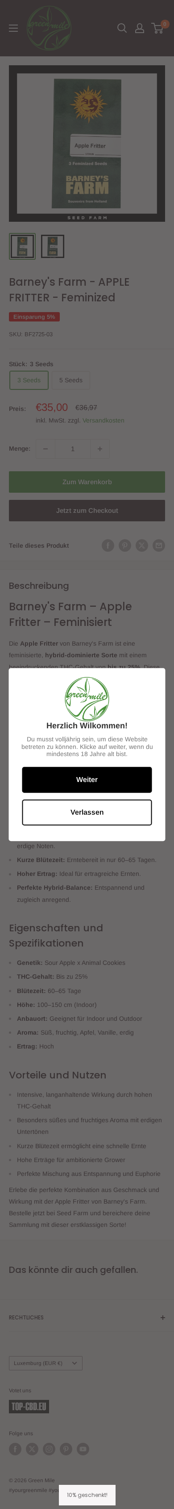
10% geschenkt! (87, 1495)
